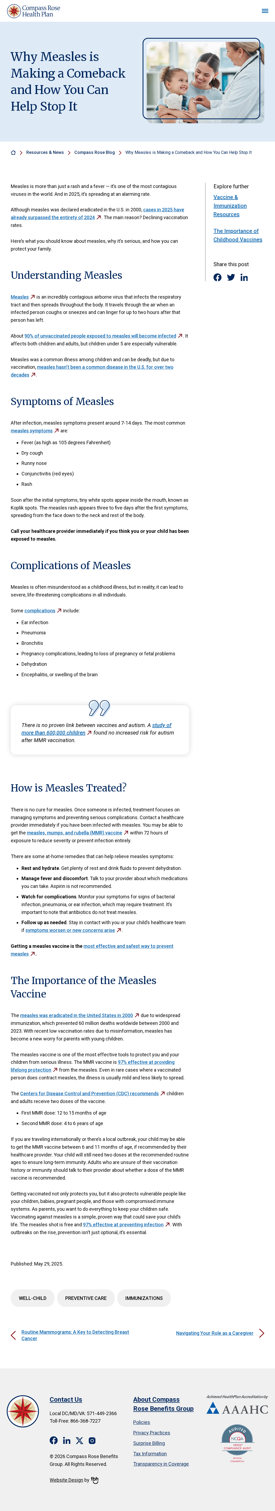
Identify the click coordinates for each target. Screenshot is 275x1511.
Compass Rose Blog (94, 152)
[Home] (13, 152)
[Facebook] (218, 277)
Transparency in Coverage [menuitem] (161, 1464)
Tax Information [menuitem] (150, 1453)
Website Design (66, 1480)
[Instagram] (93, 1440)
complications (39, 610)
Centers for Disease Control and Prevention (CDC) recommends (89, 1093)
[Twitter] (231, 277)
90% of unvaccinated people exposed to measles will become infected (100, 336)
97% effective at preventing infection (123, 1224)
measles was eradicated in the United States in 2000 (76, 1015)
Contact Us (66, 1399)
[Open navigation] (265, 11)
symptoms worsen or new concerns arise (70, 930)
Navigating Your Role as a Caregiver (215, 1333)
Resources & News (45, 152)
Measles (20, 297)
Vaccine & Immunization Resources (230, 206)
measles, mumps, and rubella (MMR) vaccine (74, 833)
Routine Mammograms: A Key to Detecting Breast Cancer (75, 1335)
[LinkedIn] (244, 277)
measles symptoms (32, 430)
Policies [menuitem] (141, 1422)
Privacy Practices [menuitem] (151, 1433)
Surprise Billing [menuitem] (149, 1443)
